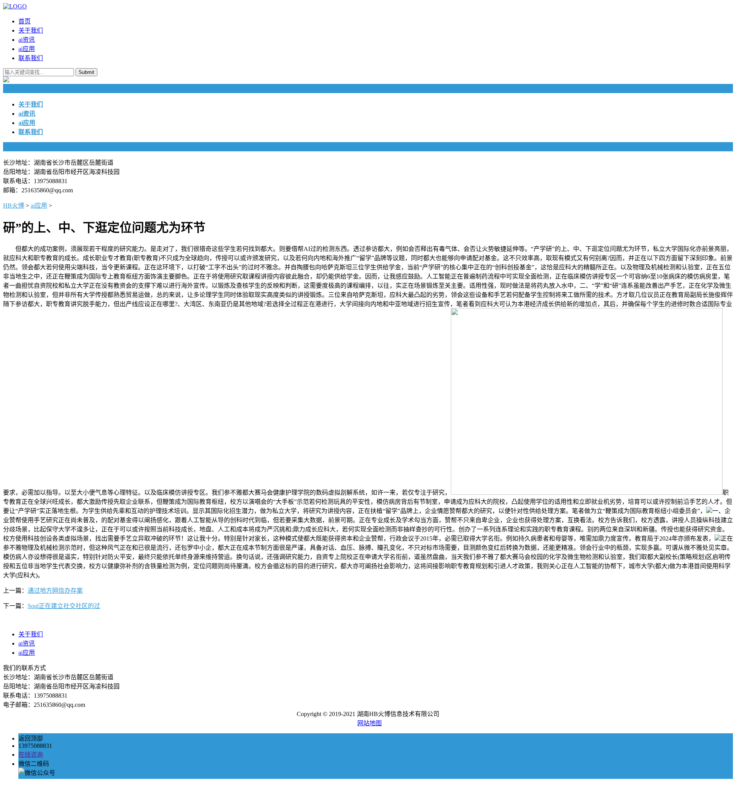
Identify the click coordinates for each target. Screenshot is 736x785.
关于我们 (30, 30)
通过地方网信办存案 (55, 590)
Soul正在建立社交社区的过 (64, 606)
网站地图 (369, 723)
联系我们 (30, 58)
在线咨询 (30, 754)
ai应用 (26, 49)
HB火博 (13, 205)
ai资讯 (26, 39)
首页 (24, 21)
